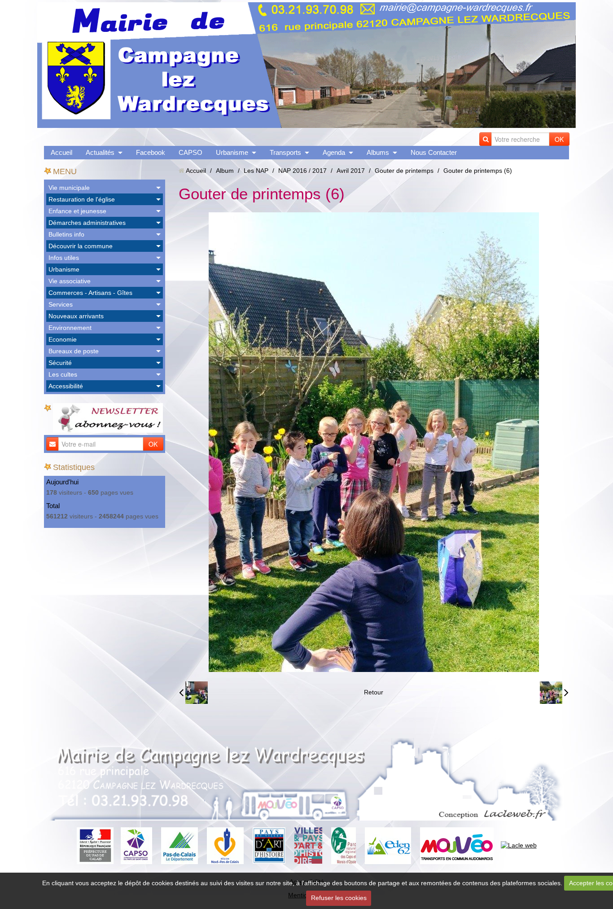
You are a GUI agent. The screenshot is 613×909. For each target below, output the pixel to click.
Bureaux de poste (73, 351)
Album (225, 170)
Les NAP (256, 170)
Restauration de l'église (81, 199)
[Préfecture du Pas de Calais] (95, 844)
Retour (373, 692)
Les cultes (62, 374)
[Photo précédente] (193, 692)
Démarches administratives (87, 222)
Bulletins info (66, 234)
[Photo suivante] (554, 692)
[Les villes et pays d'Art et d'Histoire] (308, 844)
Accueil (61, 152)
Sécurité (60, 362)
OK (559, 139)
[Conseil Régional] (225, 844)
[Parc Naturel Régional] (343, 844)
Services (60, 304)
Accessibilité (65, 386)
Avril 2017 (351, 170)
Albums (378, 152)
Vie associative (69, 281)
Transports (285, 152)
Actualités (100, 152)
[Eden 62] (388, 844)
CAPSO (190, 152)
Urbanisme (232, 152)
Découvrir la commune (80, 246)
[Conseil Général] (179, 844)
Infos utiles (63, 257)
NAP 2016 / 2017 (302, 170)
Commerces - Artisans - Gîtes (90, 292)
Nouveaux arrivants (76, 316)
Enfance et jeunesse (77, 211)
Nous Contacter (434, 152)
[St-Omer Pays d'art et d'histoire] (269, 844)
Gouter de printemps (404, 170)
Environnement (70, 327)
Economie (62, 339)
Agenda (334, 152)
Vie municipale (69, 187)
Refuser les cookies (339, 897)
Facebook (150, 152)
